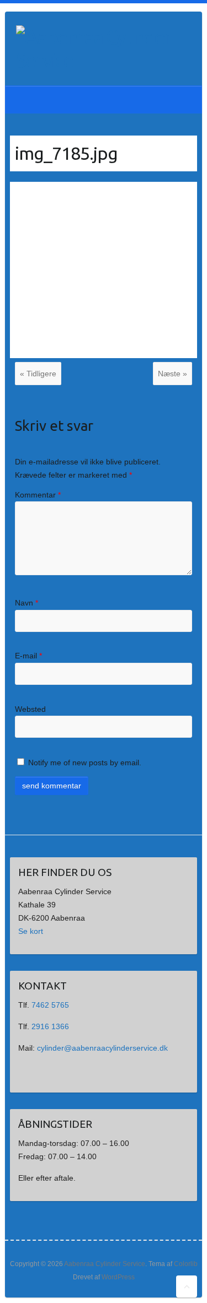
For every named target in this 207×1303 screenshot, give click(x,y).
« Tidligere (38, 373)
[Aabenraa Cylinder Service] (93, 48)
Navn (26, 602)
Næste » (172, 373)
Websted (30, 709)
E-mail (28, 655)
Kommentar (38, 494)
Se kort (30, 931)
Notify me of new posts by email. (84, 762)
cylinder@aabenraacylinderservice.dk (102, 1048)
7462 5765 (50, 1005)
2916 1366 (50, 1026)
